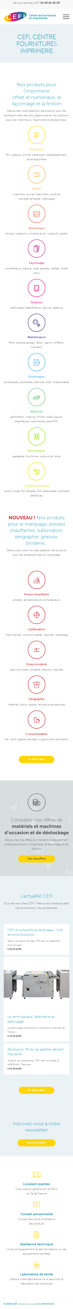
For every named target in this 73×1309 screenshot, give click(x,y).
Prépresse (36, 149)
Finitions (36, 302)
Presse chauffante (36, 594)
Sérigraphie (36, 699)
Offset (36, 188)
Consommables (37, 734)
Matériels (36, 411)
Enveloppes (36, 376)
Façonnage (36, 263)
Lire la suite (14, 948)
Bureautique (36, 451)
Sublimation (36, 629)
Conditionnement (36, 485)
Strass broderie (36, 664)
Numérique (37, 228)
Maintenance (37, 337)
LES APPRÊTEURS (45, 1303)
